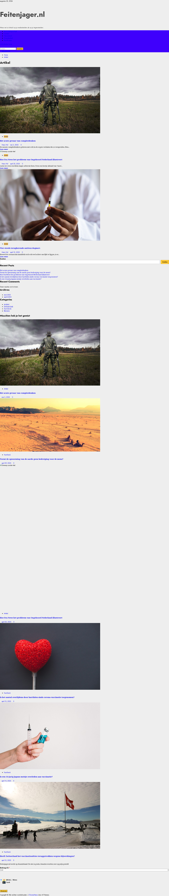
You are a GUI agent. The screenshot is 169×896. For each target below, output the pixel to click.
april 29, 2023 (7, 463)
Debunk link (8, 307)
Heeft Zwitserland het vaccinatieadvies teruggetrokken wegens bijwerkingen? (37, 856)
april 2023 (7, 297)
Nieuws (7, 311)
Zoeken (3, 259)
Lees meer (4, 149)
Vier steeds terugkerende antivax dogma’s (20, 248)
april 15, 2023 (7, 701)
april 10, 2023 (15, 252)
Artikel (6, 136)
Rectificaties (8, 40)
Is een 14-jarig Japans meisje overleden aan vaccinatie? (20, 279)
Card (8, 882)
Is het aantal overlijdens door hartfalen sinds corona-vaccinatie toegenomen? (29, 277)
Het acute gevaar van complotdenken (18, 141)
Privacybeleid (8, 38)
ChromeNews (33, 895)
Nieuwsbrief (8, 36)
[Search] (0, 46)
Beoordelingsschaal (10, 31)
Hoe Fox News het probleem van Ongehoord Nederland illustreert (31, 159)
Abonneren (5, 51)
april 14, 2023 (7, 781)
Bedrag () (5, 868)
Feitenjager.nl (22, 14)
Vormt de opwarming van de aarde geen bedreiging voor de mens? (25, 272)
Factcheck (7, 309)
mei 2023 (7, 295)
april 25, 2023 (15, 164)
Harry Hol (5, 145)
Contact (6, 34)
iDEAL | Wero (11, 880)
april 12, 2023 (7, 860)
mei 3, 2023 (14, 145)
